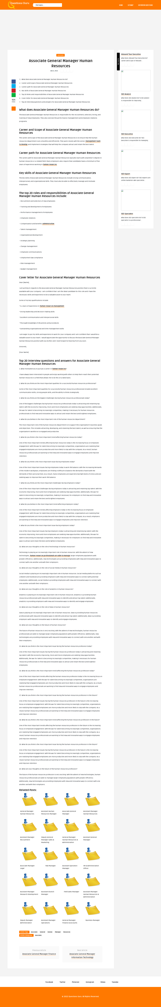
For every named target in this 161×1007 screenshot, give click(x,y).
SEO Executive (127, 134)
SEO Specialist (127, 214)
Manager (58, 932)
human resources (50, 164)
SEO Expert (125, 174)
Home (121, 5)
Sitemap (130, 5)
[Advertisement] (80, 27)
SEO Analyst (126, 94)
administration (48, 224)
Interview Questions (145, 5)
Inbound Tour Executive (131, 54)
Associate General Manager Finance (39, 954)
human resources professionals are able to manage (50, 556)
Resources (66, 932)
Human (50, 932)
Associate (61, 55)
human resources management (52, 306)
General (42, 932)
